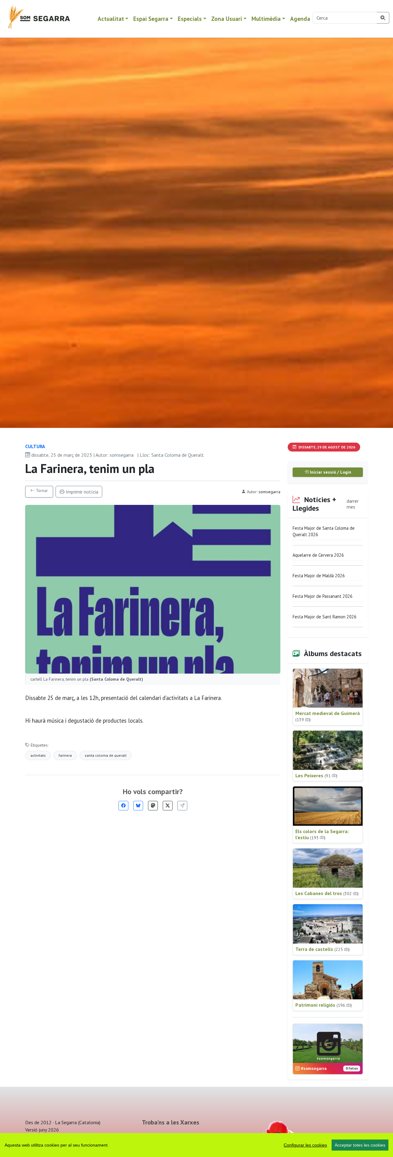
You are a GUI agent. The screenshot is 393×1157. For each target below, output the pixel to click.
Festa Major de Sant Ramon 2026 (324, 617)
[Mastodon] (153, 805)
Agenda (300, 18)
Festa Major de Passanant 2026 (322, 596)
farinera (65, 755)
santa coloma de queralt (105, 755)
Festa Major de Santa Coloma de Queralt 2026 (324, 531)
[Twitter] (168, 805)
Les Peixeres (316, 775)
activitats (38, 755)
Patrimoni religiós (323, 1005)
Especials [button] (190, 18)
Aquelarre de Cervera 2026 (318, 555)
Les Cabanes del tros (327, 893)
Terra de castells (322, 949)
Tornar (41, 490)
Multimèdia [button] (266, 18)
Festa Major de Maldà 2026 (319, 575)
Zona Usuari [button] (226, 18)
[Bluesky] (138, 805)
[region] (196, 1145)
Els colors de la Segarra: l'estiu (322, 834)
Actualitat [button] (111, 18)
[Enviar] (182, 805)
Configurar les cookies (305, 1145)
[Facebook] (123, 805)
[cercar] (383, 18)
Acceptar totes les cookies (360, 1145)
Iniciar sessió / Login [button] (330, 472)
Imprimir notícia (81, 492)
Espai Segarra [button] (150, 18)
